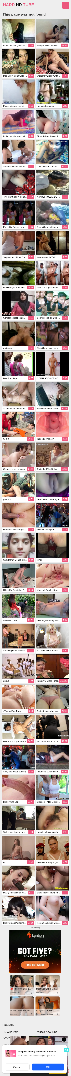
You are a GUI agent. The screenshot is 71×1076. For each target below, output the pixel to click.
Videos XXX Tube (47, 1031)
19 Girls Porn (10, 1031)
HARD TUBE (18, 4)
